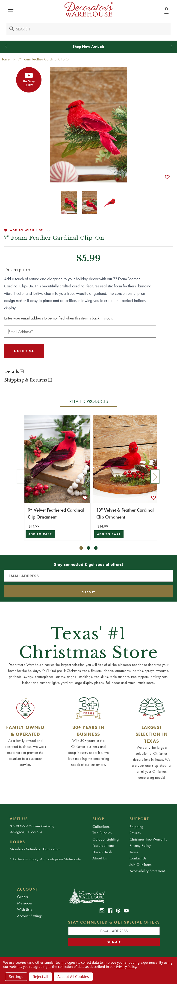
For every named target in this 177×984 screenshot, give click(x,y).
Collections (100, 826)
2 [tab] (88, 548)
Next (154, 476)
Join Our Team (141, 864)
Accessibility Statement (147, 870)
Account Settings (29, 915)
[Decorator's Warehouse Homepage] (114, 895)
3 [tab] (96, 548)
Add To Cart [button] (40, 534)
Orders (22, 896)
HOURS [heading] (17, 841)
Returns (135, 832)
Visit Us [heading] (19, 818)
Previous (21, 476)
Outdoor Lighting (105, 839)
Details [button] (12, 371)
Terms (134, 851)
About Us (99, 858)
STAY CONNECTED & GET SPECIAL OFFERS (114, 922)
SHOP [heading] (98, 818)
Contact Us (138, 858)
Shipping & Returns (26, 380)
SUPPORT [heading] (139, 818)
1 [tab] (81, 548)
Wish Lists (24, 909)
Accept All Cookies (73, 976)
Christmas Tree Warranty (148, 839)
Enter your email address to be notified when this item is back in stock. (58, 318)
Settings (16, 976)
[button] (10, 10)
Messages (24, 903)
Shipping (136, 826)
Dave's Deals (102, 851)
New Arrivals (93, 46)
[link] (102, 910)
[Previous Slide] (6, 46)
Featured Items (103, 845)
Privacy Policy (140, 845)
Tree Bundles (102, 832)
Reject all (40, 976)
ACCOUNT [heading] (27, 889)
